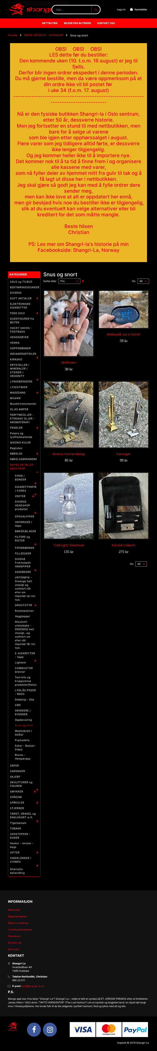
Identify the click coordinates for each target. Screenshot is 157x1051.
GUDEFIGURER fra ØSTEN (22, 320)
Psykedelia (22, 740)
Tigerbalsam (18, 822)
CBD (18, 705)
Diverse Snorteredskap (68, 454)
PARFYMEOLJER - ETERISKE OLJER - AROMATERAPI (22, 418)
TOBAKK (15, 828)
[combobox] (76, 9)
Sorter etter (49, 281)
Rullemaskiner (24, 610)
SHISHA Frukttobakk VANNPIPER (23, 562)
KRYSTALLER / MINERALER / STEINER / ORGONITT (19, 370)
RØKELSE (16, 453)
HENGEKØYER (19, 337)
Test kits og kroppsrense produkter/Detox (26, 681)
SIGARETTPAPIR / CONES (26, 488)
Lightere (20, 662)
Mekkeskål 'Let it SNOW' (124, 334)
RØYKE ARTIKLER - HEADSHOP (43, 35)
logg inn (121, 9)
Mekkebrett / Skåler (23, 732)
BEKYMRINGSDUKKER (24, 287)
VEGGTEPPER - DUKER (20, 835)
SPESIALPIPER (24, 516)
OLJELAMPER (19, 409)
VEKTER (20, 496)
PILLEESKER (23, 553)
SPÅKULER (17, 802)
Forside (12, 35)
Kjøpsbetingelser (17, 916)
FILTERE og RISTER (22, 538)
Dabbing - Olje (24, 699)
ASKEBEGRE (23, 571)
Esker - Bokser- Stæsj (25, 747)
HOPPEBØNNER (20, 348)
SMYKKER (16, 791)
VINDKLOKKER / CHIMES (20, 859)
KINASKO (16, 359)
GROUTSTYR (23, 605)
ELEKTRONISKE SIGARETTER (20, 305)
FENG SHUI (17, 313)
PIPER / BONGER (20, 477)
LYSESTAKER (19, 387)
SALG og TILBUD (21, 281)
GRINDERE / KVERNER (23, 712)
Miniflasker (68, 362)
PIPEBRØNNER (24, 547)
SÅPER (14, 765)
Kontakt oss (14, 942)
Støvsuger (123, 454)
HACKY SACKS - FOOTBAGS (21, 329)
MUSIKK (15, 398)
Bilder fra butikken (18, 922)
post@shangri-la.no (33, 986)
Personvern (14, 936)
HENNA (15, 342)
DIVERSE (16, 292)
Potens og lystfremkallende (21, 435)
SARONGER (17, 771)
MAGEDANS (18, 392)
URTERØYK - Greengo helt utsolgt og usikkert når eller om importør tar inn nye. (25, 588)
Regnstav (16, 448)
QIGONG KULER (20, 442)
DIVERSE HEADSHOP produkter (22, 505)
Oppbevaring (23, 719)
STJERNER (17, 808)
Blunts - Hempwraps (22, 756)
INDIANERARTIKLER (23, 353)
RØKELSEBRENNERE (23, 459)
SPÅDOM (16, 797)
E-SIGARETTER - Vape (25, 655)
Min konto (13, 949)
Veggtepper (22, 616)
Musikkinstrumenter (23, 403)
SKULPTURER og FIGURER (21, 784)
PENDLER (16, 427)
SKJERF (15, 776)
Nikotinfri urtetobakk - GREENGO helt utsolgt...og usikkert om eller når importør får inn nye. (25, 634)
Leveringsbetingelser (20, 929)
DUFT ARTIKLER (21, 298)
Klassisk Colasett (124, 545)
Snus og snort (24, 725)
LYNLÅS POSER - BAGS (25, 692)
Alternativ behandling (17, 871)
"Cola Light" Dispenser (68, 545)
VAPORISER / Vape (23, 523)
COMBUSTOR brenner (24, 670)
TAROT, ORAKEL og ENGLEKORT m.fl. (23, 815)
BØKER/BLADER (25, 531)
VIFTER (15, 852)
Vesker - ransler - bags (22, 845)
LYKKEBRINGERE (21, 381)
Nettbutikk (14, 909)
